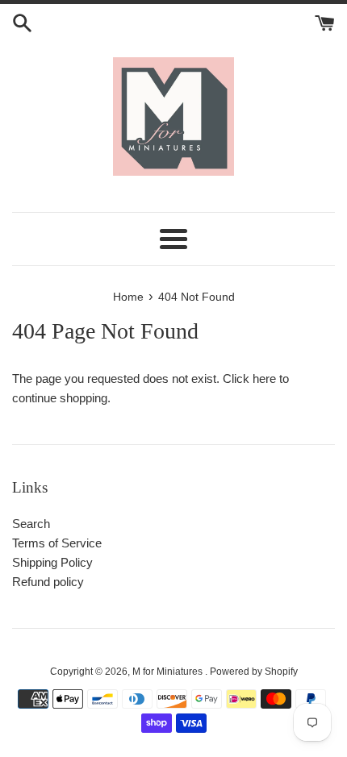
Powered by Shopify (254, 671)
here (264, 378)
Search (31, 523)
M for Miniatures (168, 671)
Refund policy (48, 582)
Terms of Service (57, 543)
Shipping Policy (52, 562)
